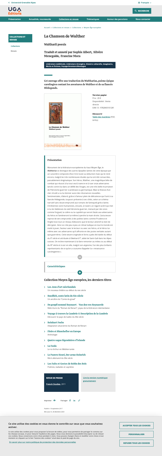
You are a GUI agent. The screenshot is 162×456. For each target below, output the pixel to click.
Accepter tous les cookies (136, 425)
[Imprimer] (54, 400)
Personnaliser (136, 434)
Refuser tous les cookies (136, 443)
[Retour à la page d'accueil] (14, 11)
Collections (15, 46)
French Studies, (53, 384)
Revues (14, 51)
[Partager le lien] (79, 400)
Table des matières (101, 117)
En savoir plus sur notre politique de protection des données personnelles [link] (42, 442)
